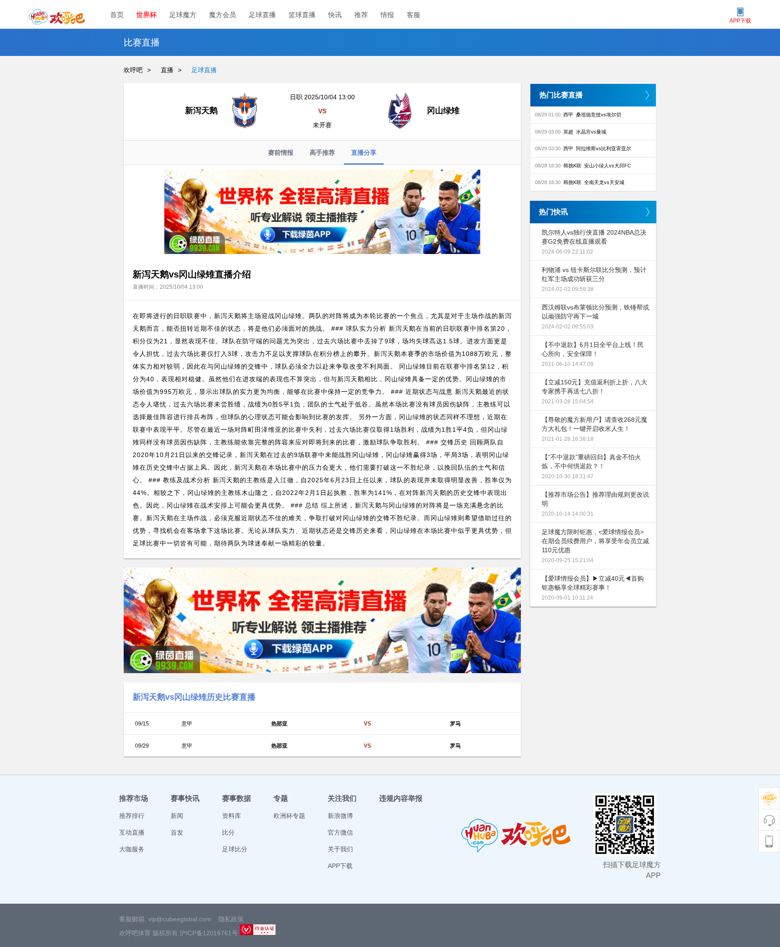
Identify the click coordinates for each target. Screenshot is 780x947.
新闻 (177, 815)
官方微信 (340, 832)
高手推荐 (322, 152)
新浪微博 (340, 815)
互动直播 (131, 832)
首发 (177, 832)
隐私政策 (231, 919)
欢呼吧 (133, 70)
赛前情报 (280, 152)
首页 (117, 14)
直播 (167, 70)
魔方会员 (222, 14)
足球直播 (262, 14)
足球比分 (234, 849)
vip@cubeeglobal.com (179, 919)
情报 (387, 14)
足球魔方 (182, 14)
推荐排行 (131, 815)
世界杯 (146, 14)
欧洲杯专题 (289, 815)
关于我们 (340, 849)
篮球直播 (302, 14)
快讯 (335, 14)
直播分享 (363, 152)
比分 (228, 832)
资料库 (231, 815)
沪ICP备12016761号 (209, 933)
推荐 (361, 14)
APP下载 (340, 865)
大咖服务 (131, 849)
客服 (413, 14)
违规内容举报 (400, 798)
